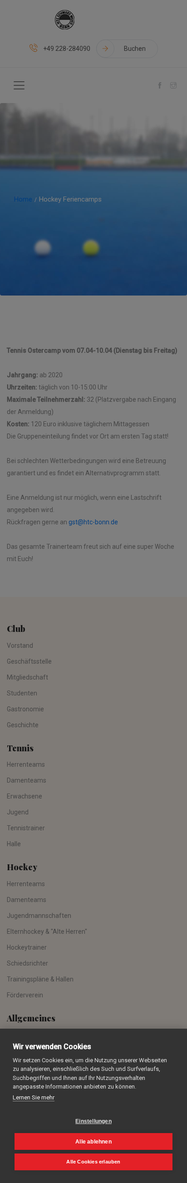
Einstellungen (93, 1121)
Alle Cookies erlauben (93, 1161)
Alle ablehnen (93, 1142)
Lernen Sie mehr (33, 1097)
